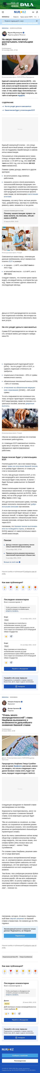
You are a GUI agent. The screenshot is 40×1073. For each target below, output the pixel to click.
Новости (16, 17)
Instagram (21, 686)
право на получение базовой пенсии (22, 466)
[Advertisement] (20, 129)
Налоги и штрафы (16, 28)
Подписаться (20, 936)
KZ (33, 12)
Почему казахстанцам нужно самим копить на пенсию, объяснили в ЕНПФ (20, 215)
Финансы (5, 17)
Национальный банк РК (10, 957)
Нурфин (21, 95)
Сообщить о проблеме (20, 1055)
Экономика (13, 697)
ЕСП (11, 261)
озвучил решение (17, 919)
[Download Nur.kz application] (20, 4)
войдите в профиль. (12, 611)
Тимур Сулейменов (26, 957)
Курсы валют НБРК (26, 17)
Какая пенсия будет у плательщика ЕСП (20, 110)
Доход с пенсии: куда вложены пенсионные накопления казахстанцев (20, 546)
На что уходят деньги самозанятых (18, 106)
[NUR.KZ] (20, 12)
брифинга (18, 766)
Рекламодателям (20, 1061)
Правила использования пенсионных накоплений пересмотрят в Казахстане (20, 554)
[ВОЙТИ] (37, 12)
